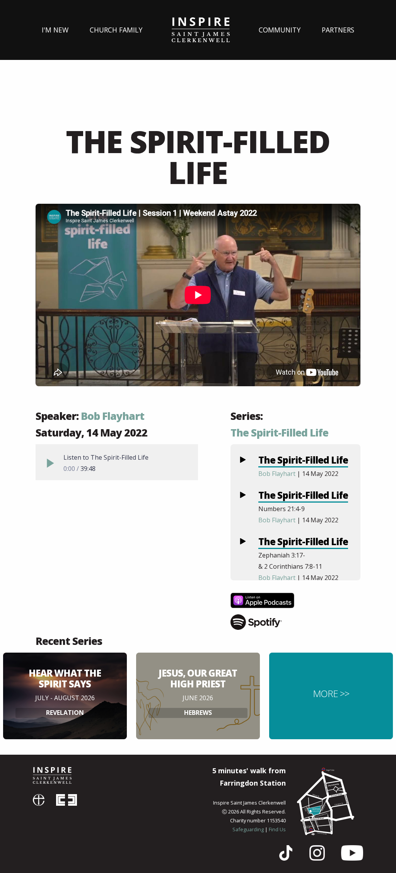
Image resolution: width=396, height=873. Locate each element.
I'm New (55, 29)
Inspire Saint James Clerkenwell (52, 775)
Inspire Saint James (201, 29)
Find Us (277, 829)
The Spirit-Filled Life (279, 433)
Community (279, 29)
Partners (338, 29)
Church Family (116, 29)
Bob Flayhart (112, 416)
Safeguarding (248, 829)
